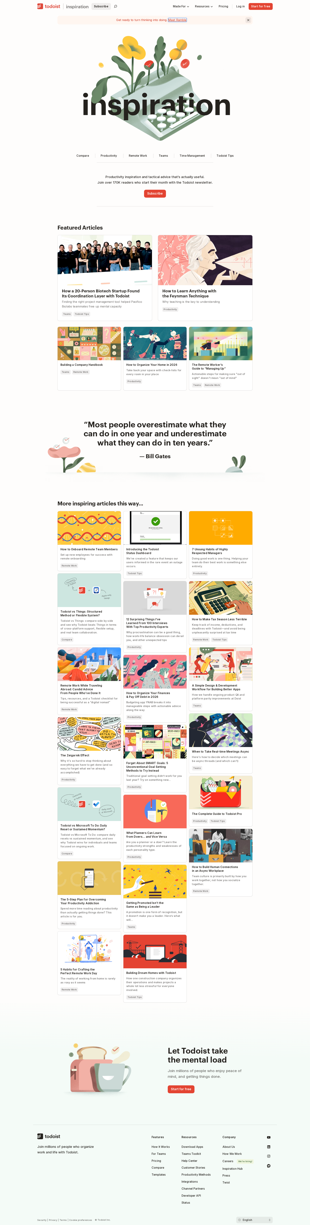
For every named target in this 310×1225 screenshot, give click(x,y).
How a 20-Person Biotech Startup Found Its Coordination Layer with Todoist (104, 238)
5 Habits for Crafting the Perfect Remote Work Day (89, 934)
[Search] (115, 6)
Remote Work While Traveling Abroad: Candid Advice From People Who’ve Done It (88, 650)
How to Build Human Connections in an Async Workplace (220, 832)
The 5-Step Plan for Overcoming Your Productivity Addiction (83, 864)
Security (41, 1220)
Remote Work (80, 372)
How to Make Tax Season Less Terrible (215, 582)
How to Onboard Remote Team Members (85, 512)
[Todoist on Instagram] (269, 1156)
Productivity (170, 309)
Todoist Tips (82, 314)
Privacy (53, 1220)
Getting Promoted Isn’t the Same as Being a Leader (153, 868)
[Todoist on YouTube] (269, 1138)
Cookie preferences (80, 1220)
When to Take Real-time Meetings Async (216, 715)
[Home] (48, 6)
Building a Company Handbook (79, 328)
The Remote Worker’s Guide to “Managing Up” (220, 328)
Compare (67, 639)
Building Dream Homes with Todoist (147, 936)
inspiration (77, 6)
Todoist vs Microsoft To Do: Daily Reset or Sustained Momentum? (86, 790)
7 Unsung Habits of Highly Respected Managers (214, 514)
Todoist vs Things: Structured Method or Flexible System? (85, 576)
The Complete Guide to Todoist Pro (213, 777)
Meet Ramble (177, 20)
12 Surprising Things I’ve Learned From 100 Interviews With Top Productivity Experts (152, 584)
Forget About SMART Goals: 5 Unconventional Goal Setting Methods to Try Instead (154, 728)
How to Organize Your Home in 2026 (148, 328)
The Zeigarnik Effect (71, 718)
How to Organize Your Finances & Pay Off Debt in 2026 (155, 658)
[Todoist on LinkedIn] (269, 1147)
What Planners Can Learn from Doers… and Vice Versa (152, 798)
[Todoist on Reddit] (269, 1166)
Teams (67, 314)
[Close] (248, 20)
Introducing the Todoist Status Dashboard (152, 512)
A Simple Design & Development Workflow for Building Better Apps (220, 650)
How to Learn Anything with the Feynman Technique (194, 236)
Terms (63, 1220)
